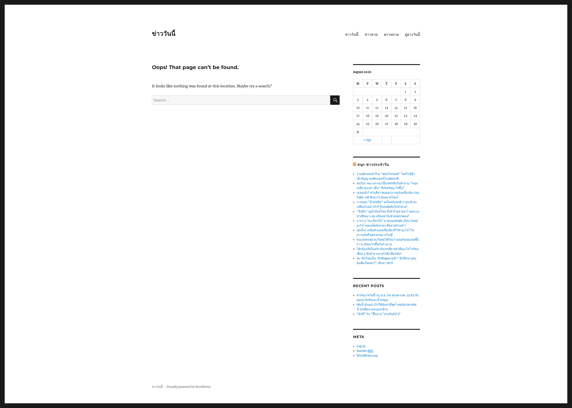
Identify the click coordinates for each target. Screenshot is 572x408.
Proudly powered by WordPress (189, 387)
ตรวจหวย (391, 34)
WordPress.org (367, 356)
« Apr (367, 140)
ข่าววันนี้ (163, 33)
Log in (361, 346)
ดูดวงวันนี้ (412, 34)
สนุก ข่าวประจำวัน (373, 164)
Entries (365, 351)
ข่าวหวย (371, 34)
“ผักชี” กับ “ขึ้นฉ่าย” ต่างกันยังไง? (378, 314)
